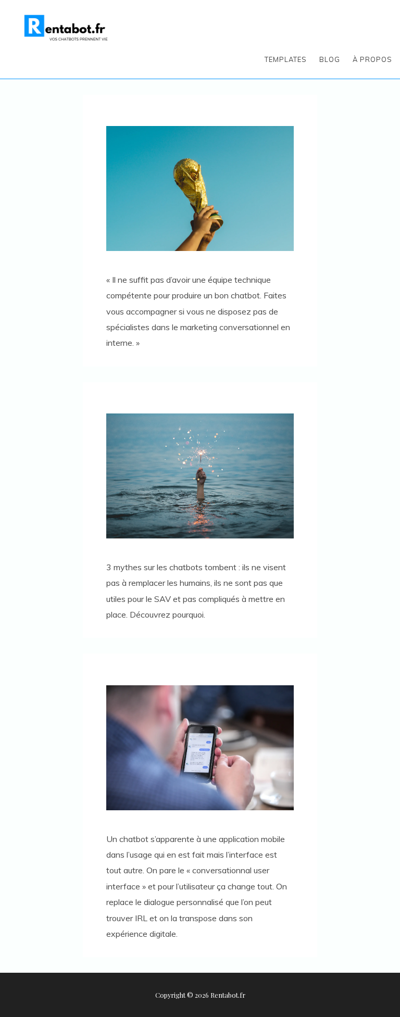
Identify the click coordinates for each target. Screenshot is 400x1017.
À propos (372, 59)
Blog (329, 59)
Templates (286, 59)
